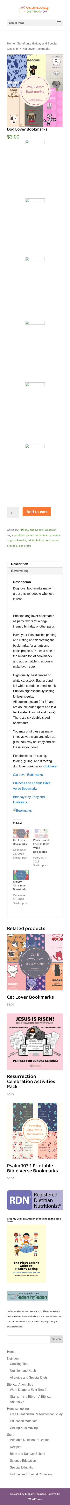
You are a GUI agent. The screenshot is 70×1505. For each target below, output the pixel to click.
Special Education (22, 1467)
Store (10, 1434)
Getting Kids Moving (24, 1427)
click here (50, 766)
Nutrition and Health (24, 1370)
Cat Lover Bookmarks (28, 774)
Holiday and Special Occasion (38, 529)
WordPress (35, 1499)
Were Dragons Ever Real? (28, 1389)
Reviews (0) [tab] (19, 570)
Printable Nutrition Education (30, 1440)
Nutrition (13, 1358)
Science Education (23, 1460)
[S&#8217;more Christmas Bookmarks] (21, 875)
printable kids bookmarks (43, 540)
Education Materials (23, 1421)
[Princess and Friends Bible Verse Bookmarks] (41, 833)
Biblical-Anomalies (20, 1384)
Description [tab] (19, 564)
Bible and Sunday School (27, 1453)
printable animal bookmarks (31, 535)
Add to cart (36, 512)
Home (11, 43)
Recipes (15, 1447)
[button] (56, 61)
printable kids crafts (19, 545)
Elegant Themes (35, 1494)
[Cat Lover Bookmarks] (21, 833)
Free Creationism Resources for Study (36, 1414)
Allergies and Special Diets (28, 1377)
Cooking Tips (19, 1363)
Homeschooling (18, 1408)
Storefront (23, 43)
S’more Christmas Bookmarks (20, 885)
